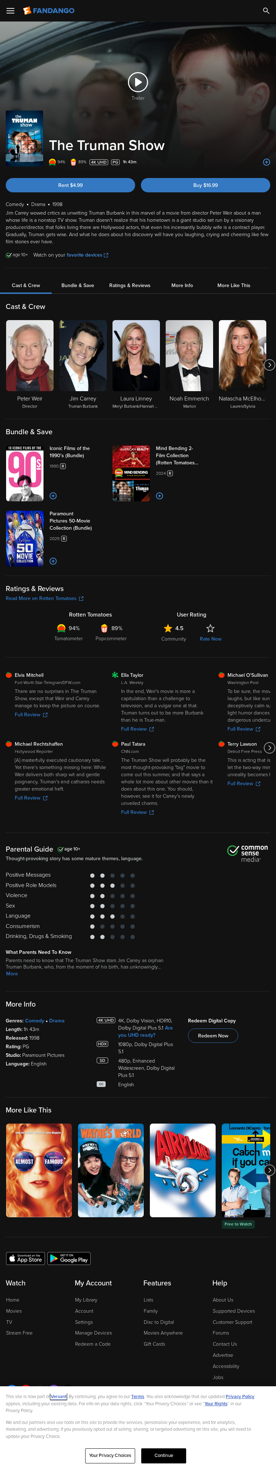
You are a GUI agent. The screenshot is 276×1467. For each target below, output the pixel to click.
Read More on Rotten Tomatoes (41, 598)
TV (9, 1322)
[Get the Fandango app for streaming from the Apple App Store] (25, 1258)
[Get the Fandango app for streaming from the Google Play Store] (69, 1258)
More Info (182, 285)
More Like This (233, 285)
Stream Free (19, 1333)
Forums (221, 1333)
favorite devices (84, 255)
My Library (86, 1300)
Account (84, 1311)
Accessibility (226, 1366)
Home (12, 1300)
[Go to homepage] (49, 11)
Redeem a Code (93, 1344)
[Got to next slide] (269, 365)
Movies (14, 1311)
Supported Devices (234, 1311)
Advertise (223, 1355)
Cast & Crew (26, 285)
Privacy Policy (240, 1397)
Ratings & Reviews (130, 285)
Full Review (27, 715)
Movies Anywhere (163, 1333)
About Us (223, 1300)
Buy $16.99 (205, 185)
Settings (84, 1322)
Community (173, 639)
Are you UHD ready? (145, 1031)
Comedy (34, 1021)
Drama (57, 1021)
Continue (164, 1455)
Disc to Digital (159, 1322)
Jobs (218, 1377)
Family (151, 1311)
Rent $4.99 (70, 185)
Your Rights (215, 1404)
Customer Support (232, 1322)
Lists (148, 1300)
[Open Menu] (10, 11)
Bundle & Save (77, 285)
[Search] (266, 11)
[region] (138, 1426)
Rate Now (210, 639)
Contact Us (225, 1344)
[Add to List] (266, 162)
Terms (137, 1397)
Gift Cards (154, 1344)
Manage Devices (93, 1333)
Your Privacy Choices (110, 1455)
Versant (58, 1397)
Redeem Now (213, 1036)
